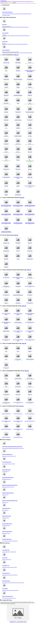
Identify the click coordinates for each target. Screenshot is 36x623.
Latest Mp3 (2, 1)
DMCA (19, 622)
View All (16, 54)
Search (14, 2)
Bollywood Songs (18, 1)
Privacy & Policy (12, 622)
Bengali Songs (24, 1)
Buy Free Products (12, 1)
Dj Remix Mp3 (6, 1)
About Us (25, 622)
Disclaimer (16, 622)
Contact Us (21, 622)
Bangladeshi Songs (30, 1)
